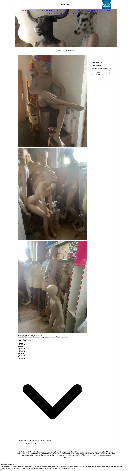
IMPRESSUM (66, 457)
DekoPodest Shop (80, 14)
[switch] (1, 470)
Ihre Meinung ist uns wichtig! (57, 14)
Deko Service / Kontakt (42, 10)
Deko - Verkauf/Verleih (65, 10)
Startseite (24, 10)
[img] (109, 4)
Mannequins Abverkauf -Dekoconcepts (95, 10)
